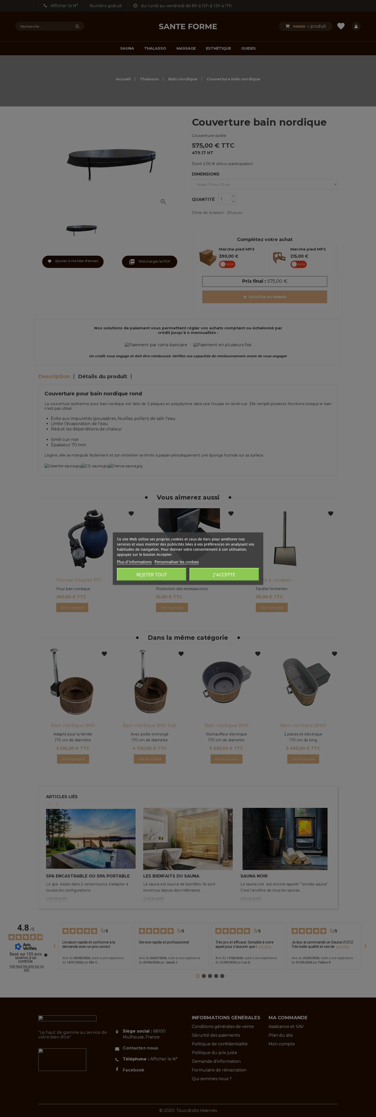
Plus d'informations (134, 561)
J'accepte (224, 574)
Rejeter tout (151, 574)
